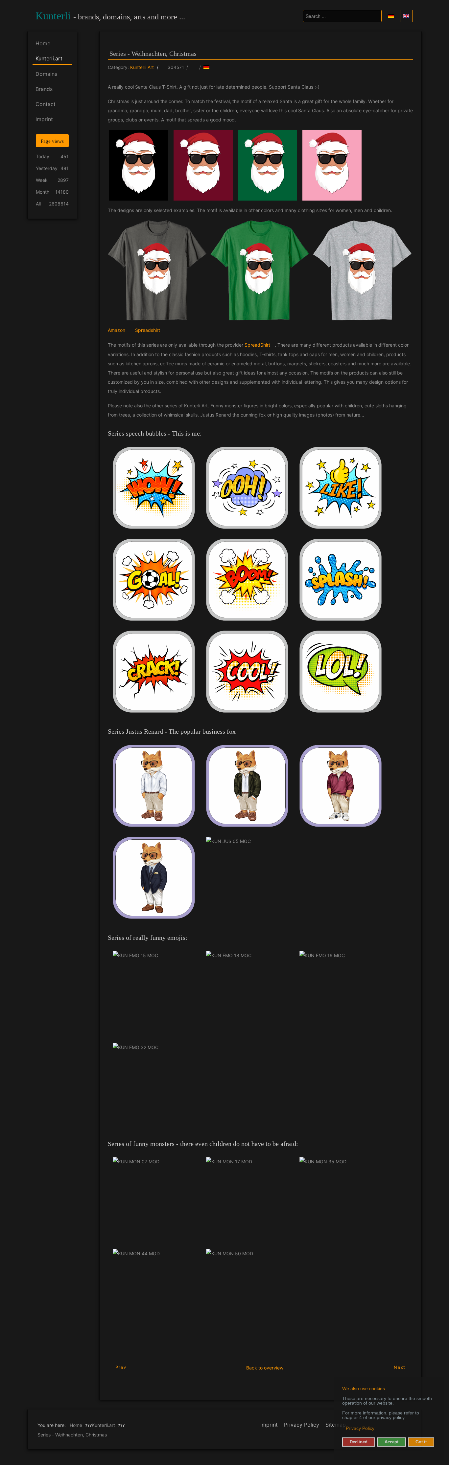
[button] (342, 1429)
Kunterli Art (142, 67)
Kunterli (53, 16)
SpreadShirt (257, 345)
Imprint (269, 1424)
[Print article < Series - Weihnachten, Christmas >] (194, 67)
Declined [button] (358, 1442)
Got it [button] (421, 1442)
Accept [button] (391, 1442)
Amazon (116, 330)
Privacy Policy (301, 1424)
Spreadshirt (147, 330)
